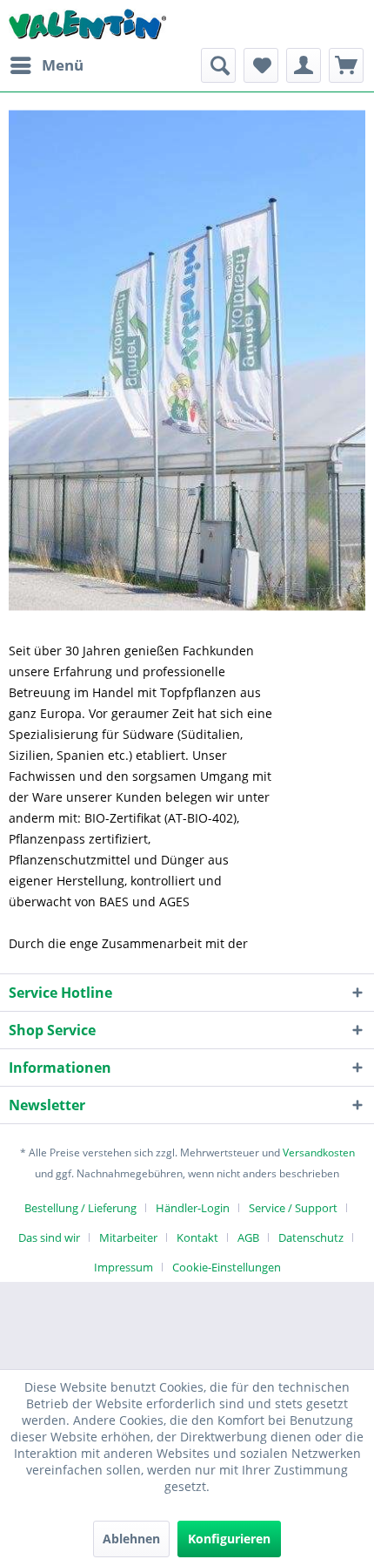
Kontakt (197, 1237)
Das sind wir (49, 1237)
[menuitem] (46, 65)
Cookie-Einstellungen (226, 1267)
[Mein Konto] (303, 65)
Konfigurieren (229, 1538)
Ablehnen (131, 1538)
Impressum (123, 1267)
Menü (62, 65)
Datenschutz (311, 1237)
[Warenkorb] (346, 65)
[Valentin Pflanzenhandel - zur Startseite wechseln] (87, 24)
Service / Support (293, 1208)
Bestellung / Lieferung (80, 1208)
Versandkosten (319, 1152)
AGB (248, 1237)
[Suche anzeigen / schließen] (218, 65)
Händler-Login (193, 1208)
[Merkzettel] (261, 65)
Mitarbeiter (128, 1237)
